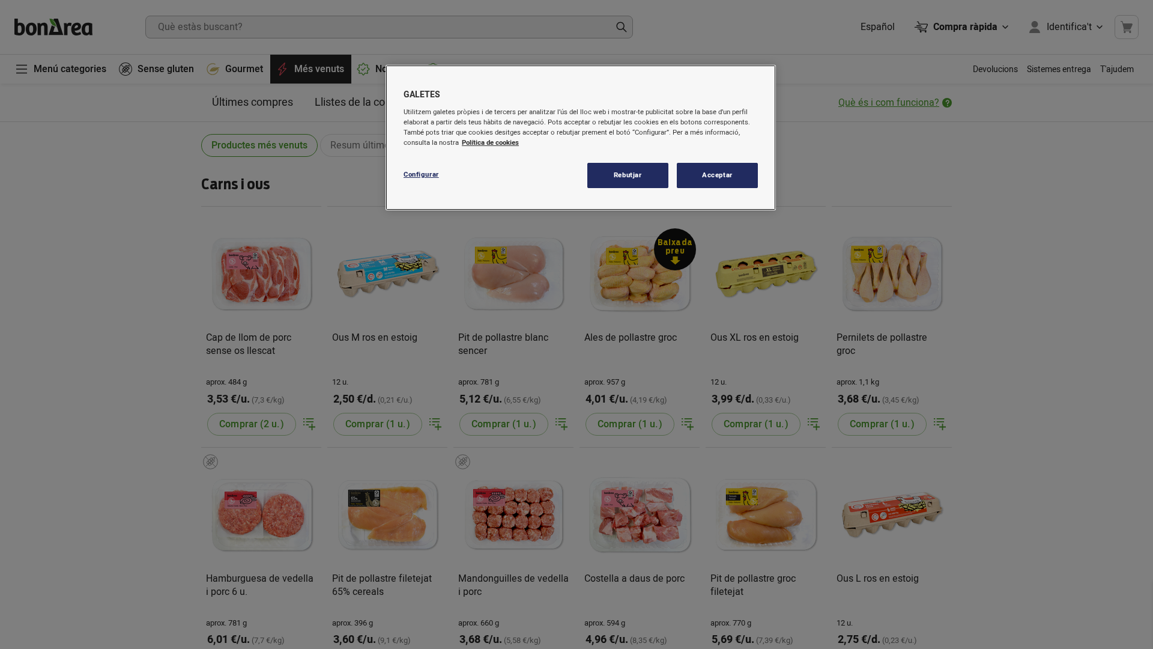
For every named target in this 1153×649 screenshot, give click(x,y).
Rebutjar (628, 175)
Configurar (421, 174)
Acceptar (717, 175)
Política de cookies (490, 143)
